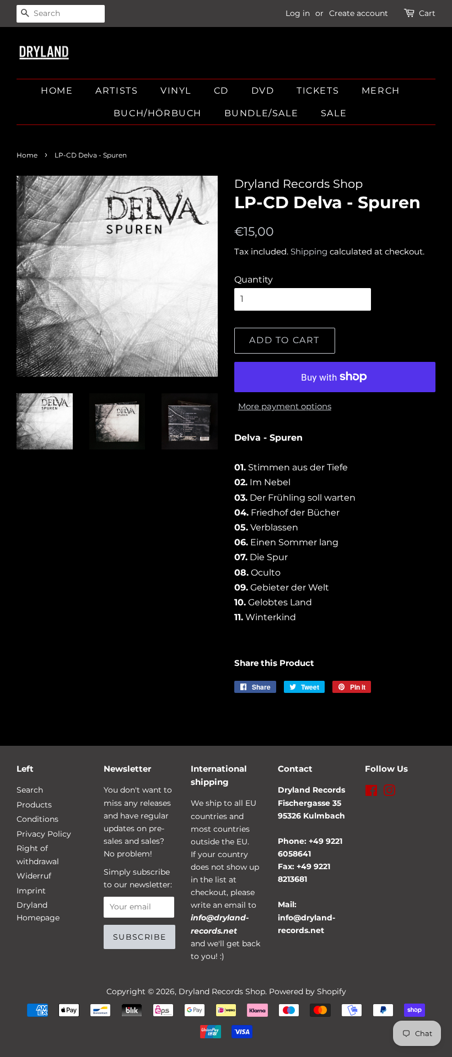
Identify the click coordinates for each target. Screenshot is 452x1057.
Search (30, 789)
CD (221, 90)
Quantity (253, 279)
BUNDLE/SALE (261, 113)
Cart (427, 13)
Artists (116, 90)
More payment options (284, 406)
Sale (334, 113)
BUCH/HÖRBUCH (158, 113)
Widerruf (34, 875)
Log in (298, 13)
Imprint (31, 890)
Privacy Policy (44, 834)
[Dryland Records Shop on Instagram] (389, 792)
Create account (358, 13)
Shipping (308, 251)
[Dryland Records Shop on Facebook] (371, 792)
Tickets (318, 90)
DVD (263, 90)
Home (57, 90)
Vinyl (175, 90)
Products (34, 804)
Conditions (37, 819)
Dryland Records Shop (222, 991)
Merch (381, 90)
